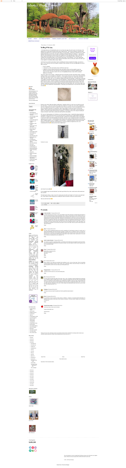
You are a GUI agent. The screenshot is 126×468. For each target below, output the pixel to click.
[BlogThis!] (55, 203)
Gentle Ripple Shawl (33, 131)
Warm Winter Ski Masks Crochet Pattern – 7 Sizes (93, 199)
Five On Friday (36, 194)
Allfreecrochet (32, 319)
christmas (31, 275)
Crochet (31, 241)
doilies (30, 283)
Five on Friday (36, 226)
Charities (33, 239)
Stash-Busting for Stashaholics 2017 (36, 168)
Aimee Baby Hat (33, 112)
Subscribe (92, 58)
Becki (45, 296)
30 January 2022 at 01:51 (51, 296)
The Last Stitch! (33, 367)
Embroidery (31, 249)
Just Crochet (32, 311)
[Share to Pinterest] (58, 203)
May (32, 352)
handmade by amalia (93, 187)
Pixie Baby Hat (32, 145)
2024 (31, 339)
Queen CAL (34, 261)
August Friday (91, 184)
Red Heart (32, 328)
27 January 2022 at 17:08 (55, 269)
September (33, 348)
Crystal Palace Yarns (33, 323)
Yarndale (32, 273)
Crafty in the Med (47, 213)
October (32, 346)
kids (37, 285)
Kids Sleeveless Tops (33, 135)
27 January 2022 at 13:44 (50, 228)
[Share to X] (56, 203)
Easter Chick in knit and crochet (33, 126)
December (33, 343)
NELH (35, 38)
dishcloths (35, 282)
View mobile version (63, 358)
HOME (30, 38)
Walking (36, 272)
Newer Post (43, 356)
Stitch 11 (31, 315)
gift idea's (30, 284)
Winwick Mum (91, 183)
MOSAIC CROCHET (83, 38)
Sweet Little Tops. (36, 173)
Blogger (67, 464)
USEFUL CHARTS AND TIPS (59, 38)
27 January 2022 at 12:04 (55, 213)
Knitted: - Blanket (35, 255)
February (32, 357)
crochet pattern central (34, 316)
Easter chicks (32, 248)
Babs (45, 228)
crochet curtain (33, 280)
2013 (31, 382)
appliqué (31, 274)
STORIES (45, 204)
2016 (31, 377)
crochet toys (31, 281)
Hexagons (32, 134)
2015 (31, 379)
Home (63, 356)
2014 (31, 380)
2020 (31, 371)
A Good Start (33, 362)
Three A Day (36, 213)
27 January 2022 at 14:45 (58, 240)
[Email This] (53, 203)
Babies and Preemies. (33, 235)
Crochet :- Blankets (33, 242)
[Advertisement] (63, 345)
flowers (34, 283)
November (33, 345)
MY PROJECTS (72, 38)
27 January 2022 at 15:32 (49, 260)
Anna (45, 249)
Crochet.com (32, 313)
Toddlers (30, 271)
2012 (31, 383)
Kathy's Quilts (92, 161)
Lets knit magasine (33, 317)
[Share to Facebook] (57, 203)
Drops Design (32, 324)
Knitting (31, 256)
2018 (31, 374)
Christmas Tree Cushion (32, 118)
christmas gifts (32, 276)
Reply (45, 225)
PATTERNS (32, 260)
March (32, 355)
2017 (31, 376)
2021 (31, 370)
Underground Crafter (93, 170)
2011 (31, 385)
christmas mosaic (32, 278)
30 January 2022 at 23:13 (57, 305)
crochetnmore (32, 321)
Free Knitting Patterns (34, 325)
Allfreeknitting (32, 320)
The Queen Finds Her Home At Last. (34, 365)
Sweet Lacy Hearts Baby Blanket (33, 157)
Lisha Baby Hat (32, 139)
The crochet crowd (33, 332)
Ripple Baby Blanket (33, 148)
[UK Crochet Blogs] (95, 76)
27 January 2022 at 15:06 (50, 249)
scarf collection (32, 288)
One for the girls (36, 200)
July (32, 349)
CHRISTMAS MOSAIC (33, 41)
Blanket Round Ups (34, 236)
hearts (34, 285)
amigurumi (36, 273)
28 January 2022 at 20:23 (50, 276)
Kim (44, 276)
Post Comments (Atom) (50, 361)
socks (30, 290)
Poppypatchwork (47, 269)
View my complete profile (33, 100)
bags (36, 274)
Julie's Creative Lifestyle (48, 240)
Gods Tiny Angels (33, 327)
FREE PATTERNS (33, 250)
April (32, 354)
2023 (31, 340)
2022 (31, 342)
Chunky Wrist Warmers (34, 119)
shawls (35, 289)
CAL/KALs (36, 238)
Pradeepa (46, 289)
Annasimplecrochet (93, 175)
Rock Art (30, 262)
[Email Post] (51, 203)
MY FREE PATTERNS (44, 38)
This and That (32, 270)
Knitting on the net (33, 312)
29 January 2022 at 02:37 (52, 289)
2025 (31, 337)
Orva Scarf (32, 144)
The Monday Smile (36, 180)
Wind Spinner (32, 160)
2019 (31, 373)
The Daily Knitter (33, 331)
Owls (35, 258)
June (32, 351)
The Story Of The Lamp (34, 361)
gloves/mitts (35, 284)
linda (31, 88)
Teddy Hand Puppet (33, 159)
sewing (30, 289)
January (32, 358)
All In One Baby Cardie (34, 116)
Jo (44, 260)
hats (29, 285)
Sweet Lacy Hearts (33, 155)
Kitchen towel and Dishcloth (33, 137)
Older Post (83, 356)
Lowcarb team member (48, 305)
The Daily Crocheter (33, 329)
